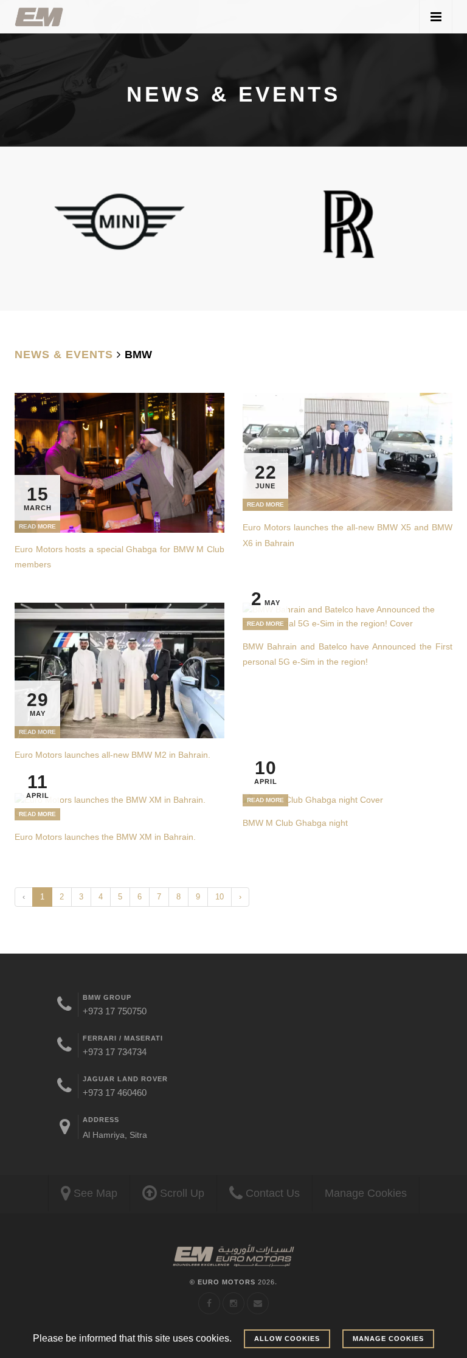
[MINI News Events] (119, 221)
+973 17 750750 (115, 1011)
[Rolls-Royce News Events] (348, 223)
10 (219, 896)
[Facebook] (209, 1303)
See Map (94, 1193)
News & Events (64, 354)
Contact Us (271, 1193)
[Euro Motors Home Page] (39, 16)
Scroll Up (180, 1193)
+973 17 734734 (115, 1052)
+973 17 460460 (115, 1092)
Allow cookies (287, 1338)
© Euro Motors (232, 1282)
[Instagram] (233, 1303)
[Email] (258, 1303)
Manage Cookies (366, 1193)
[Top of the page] (233, 1256)
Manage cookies (388, 1338)
